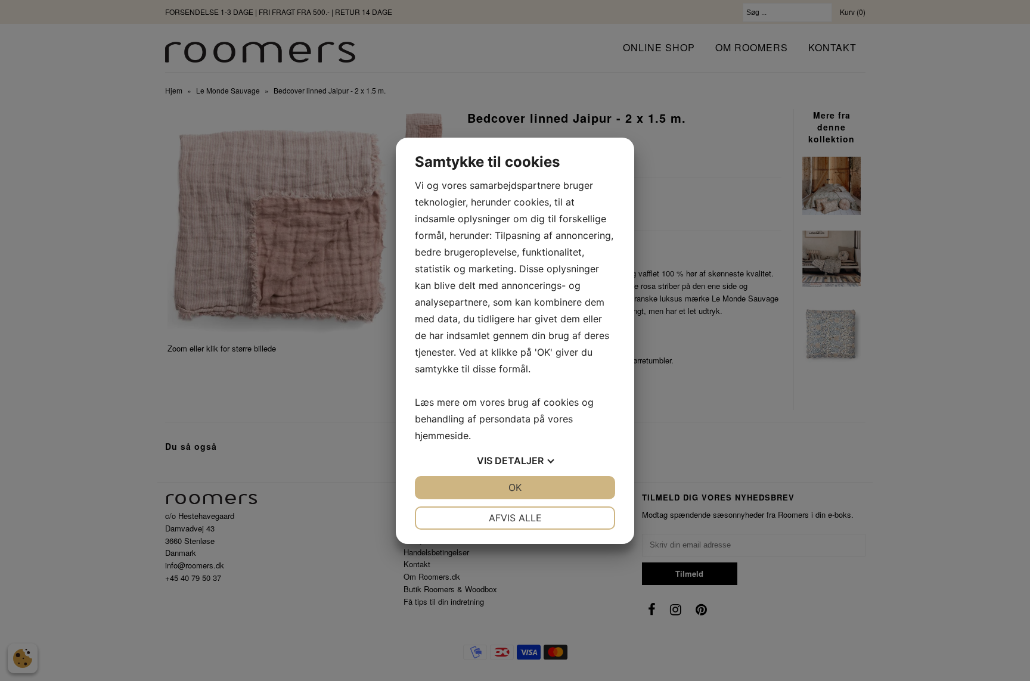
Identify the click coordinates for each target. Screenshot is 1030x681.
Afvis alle (515, 518)
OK (515, 487)
